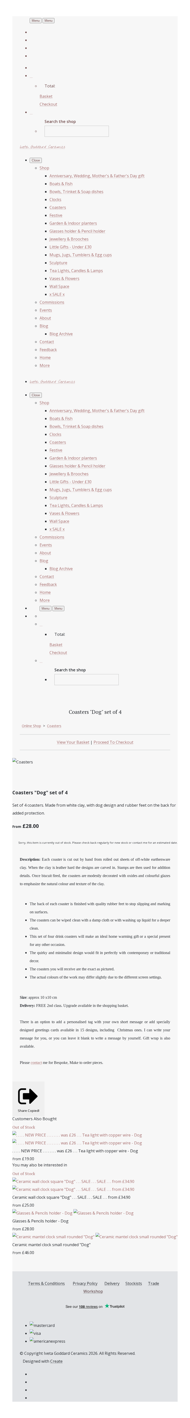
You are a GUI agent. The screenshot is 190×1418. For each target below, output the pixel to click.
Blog (44, 326)
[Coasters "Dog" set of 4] (20, 777)
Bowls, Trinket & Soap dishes (76, 191)
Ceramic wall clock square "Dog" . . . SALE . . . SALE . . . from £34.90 (71, 1197)
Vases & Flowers (64, 278)
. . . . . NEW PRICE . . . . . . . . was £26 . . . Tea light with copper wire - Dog (75, 1151)
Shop (44, 168)
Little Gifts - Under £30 (70, 247)
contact (36, 1062)
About (45, 318)
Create (56, 1361)
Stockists (133, 1283)
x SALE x (57, 294)
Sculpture (58, 262)
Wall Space (59, 286)
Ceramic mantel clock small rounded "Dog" (51, 1244)
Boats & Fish (60, 183)
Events (46, 310)
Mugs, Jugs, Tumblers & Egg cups (80, 255)
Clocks (55, 199)
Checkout (48, 104)
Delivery (111, 1283)
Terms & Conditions (46, 1283)
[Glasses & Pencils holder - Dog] (73, 1213)
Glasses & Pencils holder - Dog (40, 1221)
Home (45, 357)
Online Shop (31, 725)
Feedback (48, 349)
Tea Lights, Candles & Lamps (76, 270)
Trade (153, 1283)
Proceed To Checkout (113, 742)
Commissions (52, 302)
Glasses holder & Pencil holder (77, 231)
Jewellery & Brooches (69, 239)
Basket (46, 96)
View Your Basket (73, 742)
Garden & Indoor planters (73, 223)
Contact (47, 341)
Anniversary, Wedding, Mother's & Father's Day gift (96, 176)
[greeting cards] (59, 777)
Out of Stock (23, 1127)
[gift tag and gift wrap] (40, 777)
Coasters (57, 207)
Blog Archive (61, 334)
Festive (55, 215)
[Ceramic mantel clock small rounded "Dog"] (95, 1236)
